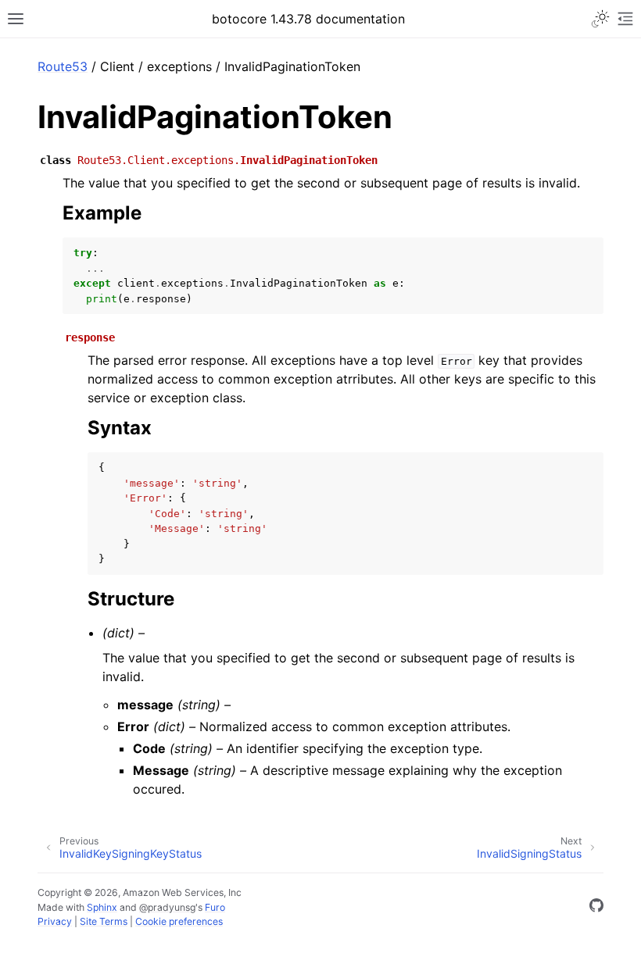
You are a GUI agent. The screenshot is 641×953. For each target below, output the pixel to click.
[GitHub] (596, 907)
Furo (215, 907)
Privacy (55, 921)
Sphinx (102, 907)
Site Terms (103, 921)
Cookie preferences (179, 921)
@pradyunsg (167, 907)
